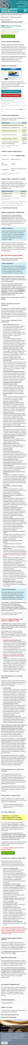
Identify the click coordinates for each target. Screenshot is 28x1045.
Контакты (15, 1029)
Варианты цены (21, 155)
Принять (4, 1043)
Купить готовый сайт (7, 1031)
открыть (3, 299)
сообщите (21, 109)
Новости (21, 1029)
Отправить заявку (8, 36)
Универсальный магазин (7, 1002)
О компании (4, 1029)
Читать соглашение (6, 1040)
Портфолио (10, 1029)
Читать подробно (8, 852)
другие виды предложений (9, 1017)
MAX (26, 4)
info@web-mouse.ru (22, 6)
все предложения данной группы (11, 1014)
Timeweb (18, 885)
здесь (14, 953)
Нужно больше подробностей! (10, 207)
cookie (15, 1036)
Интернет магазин (17, 1031)
